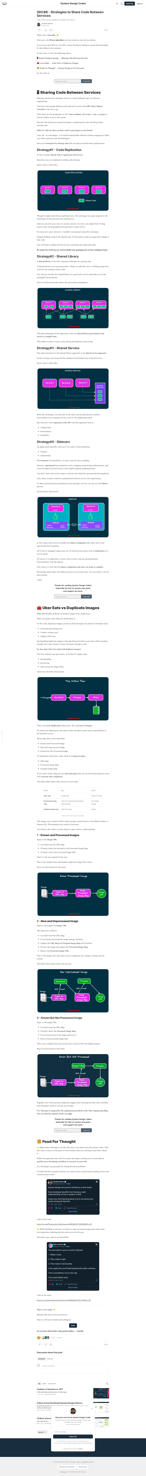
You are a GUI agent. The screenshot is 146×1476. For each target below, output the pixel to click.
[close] (92, 1408)
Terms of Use (82, 1441)
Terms (79, 1462)
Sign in (139, 4)
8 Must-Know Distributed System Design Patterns (59, 1403)
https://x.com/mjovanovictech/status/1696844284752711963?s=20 (64, 1300)
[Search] (117, 4)
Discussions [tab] (52, 1384)
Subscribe (129, 4)
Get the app (83, 1467)
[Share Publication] (122, 4)
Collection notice (87, 1462)
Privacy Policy (88, 1443)
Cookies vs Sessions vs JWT (50, 1389)
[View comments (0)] (46, 30)
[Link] (34, 92)
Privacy (73, 1462)
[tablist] (45, 1359)
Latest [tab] (44, 1384)
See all (40, 1432)
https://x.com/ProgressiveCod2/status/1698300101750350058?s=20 (64, 1224)
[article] (73, 1393)
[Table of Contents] (2, 738)
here (70, 1113)
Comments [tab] (41, 1359)
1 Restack (59, 1337)
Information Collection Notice (72, 1443)
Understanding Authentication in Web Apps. (52, 1392)
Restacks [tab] (50, 1359)
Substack (63, 1472)
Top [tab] (39, 1384)
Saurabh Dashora (47, 23)
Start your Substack (68, 1467)
